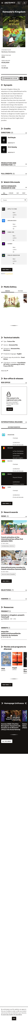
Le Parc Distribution (18, 451)
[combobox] (14, 200)
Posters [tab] (20, 291)
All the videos (6, 741)
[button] (20, 296)
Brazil (10, 474)
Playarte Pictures (17, 477)
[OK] (14, 1018)
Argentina (11, 434)
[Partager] (21, 78)
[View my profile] (24, 3)
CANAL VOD (10, 232)
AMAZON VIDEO (11, 220)
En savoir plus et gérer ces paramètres (11, 1014)
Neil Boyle (4, 52)
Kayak (14, 668)
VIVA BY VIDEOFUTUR (13, 255)
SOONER (9, 243)
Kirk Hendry (11, 52)
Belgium (10, 448)
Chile (9, 487)
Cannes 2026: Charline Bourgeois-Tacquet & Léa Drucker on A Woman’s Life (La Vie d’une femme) (10, 727)
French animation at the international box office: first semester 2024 (12, 539)
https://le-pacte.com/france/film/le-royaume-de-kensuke (11, 633)
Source (3, 273)
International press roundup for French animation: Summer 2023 (13, 568)
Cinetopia (15, 438)
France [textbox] (5, 200)
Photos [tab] (7, 291)
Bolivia (10, 461)
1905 (3, 669)
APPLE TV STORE (12, 209)
